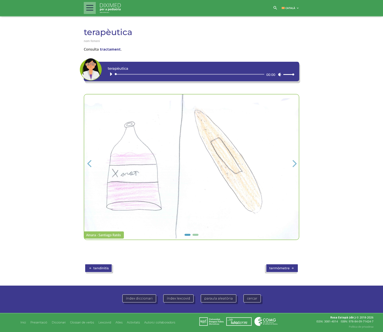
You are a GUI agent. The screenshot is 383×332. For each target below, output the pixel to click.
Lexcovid (104, 322)
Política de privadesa (361, 326)
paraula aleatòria (218, 298)
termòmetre (281, 267)
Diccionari (59, 322)
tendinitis (99, 267)
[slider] (287, 74)
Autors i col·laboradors (159, 322)
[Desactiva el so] (279, 74)
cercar (252, 298)
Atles (118, 322)
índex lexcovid (178, 298)
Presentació (38, 322)
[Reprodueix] (111, 74)
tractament (110, 49)
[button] (275, 9)
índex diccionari (139, 298)
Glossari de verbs (82, 322)
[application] (200, 74)
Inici (23, 322)
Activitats (133, 322)
